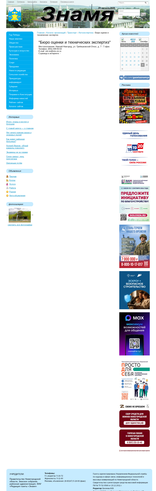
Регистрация (123, 18)
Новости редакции (17, 70)
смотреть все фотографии (20, 225)
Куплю (12, 180)
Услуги (12, 184)
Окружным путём (14, 163)
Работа (12, 188)
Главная (40, 33)
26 (130, 65)
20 (134, 61)
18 (126, 61)
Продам (12, 176)
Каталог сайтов (16, 106)
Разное (12, 192)
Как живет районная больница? (15, 140)
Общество (13, 43)
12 (130, 57)
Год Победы (14, 35)
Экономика (14, 55)
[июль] (124, 40)
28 (138, 65)
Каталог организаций (56, 33)
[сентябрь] (143, 40)
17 (122, 61)
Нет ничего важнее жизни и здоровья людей (18, 133)
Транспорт (72, 33)
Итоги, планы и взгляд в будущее (17, 123)
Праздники (14, 66)
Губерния (13, 86)
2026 (133, 41)
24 (122, 65)
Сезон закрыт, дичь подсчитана (15, 157)
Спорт (11, 62)
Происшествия (15, 47)
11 (126, 57)
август (133, 39)
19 (130, 61)
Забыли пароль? (142, 18)
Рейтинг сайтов (16, 102)
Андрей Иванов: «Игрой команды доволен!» (17, 147)
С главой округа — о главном (20, 128)
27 (134, 65)
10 (122, 57)
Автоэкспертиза (86, 33)
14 (138, 57)
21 (138, 61)
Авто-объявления (17, 195)
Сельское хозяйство (18, 74)
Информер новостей (18, 98)
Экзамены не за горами (17, 152)
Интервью (13, 90)
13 (134, 57)
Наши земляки (15, 39)
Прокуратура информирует (15, 80)
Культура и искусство (19, 51)
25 (126, 65)
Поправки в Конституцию (20, 94)
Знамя (14, 15)
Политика (13, 58)
